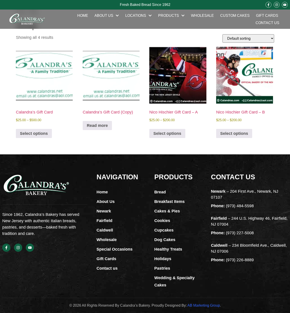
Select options (34, 133)
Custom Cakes (235, 15)
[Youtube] (285, 5)
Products (168, 15)
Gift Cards (267, 15)
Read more (97, 125)
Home (82, 15)
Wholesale (202, 15)
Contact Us (267, 23)
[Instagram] (277, 5)
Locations (135, 15)
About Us (103, 15)
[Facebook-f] (268, 5)
